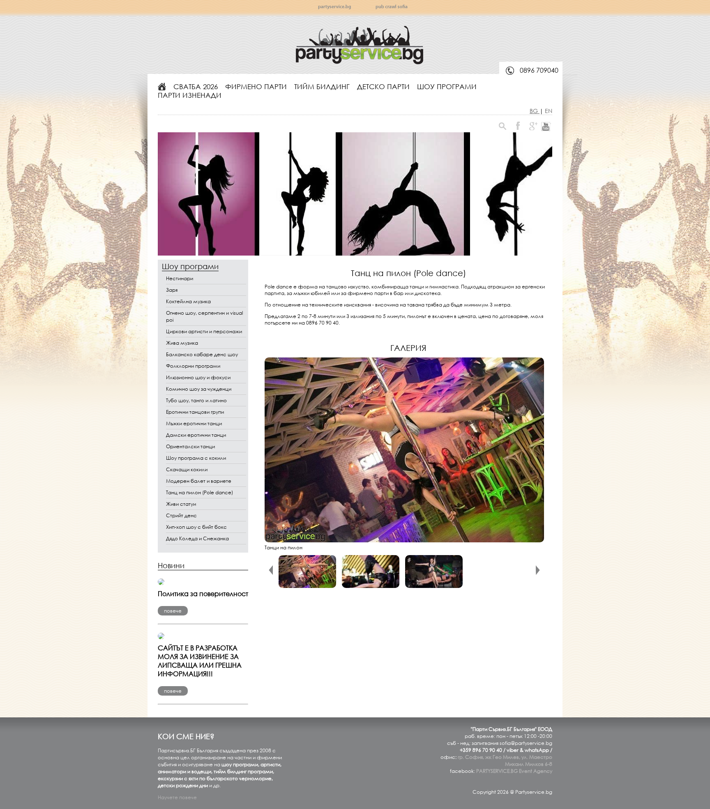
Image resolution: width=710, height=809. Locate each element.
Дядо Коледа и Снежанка (197, 538)
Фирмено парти (256, 86)
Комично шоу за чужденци (198, 388)
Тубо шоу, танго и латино (196, 400)
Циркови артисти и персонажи (204, 331)
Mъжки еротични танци (194, 423)
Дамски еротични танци (196, 434)
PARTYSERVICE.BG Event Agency (514, 771)
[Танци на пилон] (404, 540)
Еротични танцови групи (195, 411)
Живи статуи (181, 503)
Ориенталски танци (190, 446)
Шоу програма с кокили (196, 457)
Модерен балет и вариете (198, 480)
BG (534, 111)
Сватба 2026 (195, 86)
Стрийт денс (181, 515)
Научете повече (177, 797)
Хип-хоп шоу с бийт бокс (196, 526)
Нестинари (179, 278)
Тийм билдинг (322, 86)
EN (548, 111)
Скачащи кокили (186, 469)
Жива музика (182, 342)
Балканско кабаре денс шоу (202, 354)
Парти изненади (189, 95)
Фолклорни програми (193, 365)
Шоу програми (447, 86)
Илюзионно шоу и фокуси (198, 377)
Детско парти (383, 86)
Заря (172, 289)
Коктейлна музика (188, 301)
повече (173, 610)
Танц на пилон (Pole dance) (199, 492)
